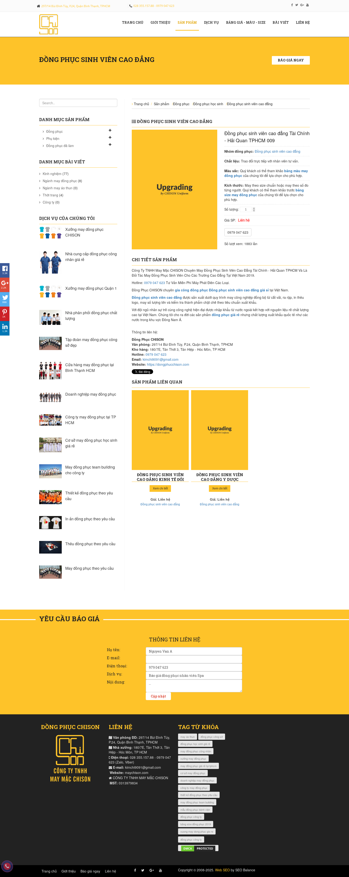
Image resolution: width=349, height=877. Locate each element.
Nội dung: (116, 681)
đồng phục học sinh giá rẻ (195, 744)
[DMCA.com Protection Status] (198, 848)
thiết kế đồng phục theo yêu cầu (198, 795)
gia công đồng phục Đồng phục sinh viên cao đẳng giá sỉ (222, 290)
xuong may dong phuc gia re (196, 831)
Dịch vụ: (114, 673)
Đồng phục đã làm (60, 145)
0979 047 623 (237, 232)
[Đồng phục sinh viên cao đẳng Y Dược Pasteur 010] (219, 430)
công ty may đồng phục (194, 788)
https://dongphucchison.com (168, 364)
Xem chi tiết (160, 488)
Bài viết (282, 22)
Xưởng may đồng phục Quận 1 (91, 288)
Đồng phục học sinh (208, 103)
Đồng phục (54, 131)
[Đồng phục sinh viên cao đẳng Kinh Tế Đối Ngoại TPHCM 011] (160, 430)
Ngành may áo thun (57, 187)
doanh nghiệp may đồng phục (197, 780)
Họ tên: (113, 649)
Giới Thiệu (162, 22)
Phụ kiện (52, 138)
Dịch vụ (213, 22)
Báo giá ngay (291, 60)
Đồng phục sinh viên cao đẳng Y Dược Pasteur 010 (219, 479)
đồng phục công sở (212, 737)
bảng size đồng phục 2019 (195, 824)
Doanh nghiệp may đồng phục (90, 394)
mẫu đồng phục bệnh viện (195, 809)
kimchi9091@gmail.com (161, 359)
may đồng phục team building (197, 802)
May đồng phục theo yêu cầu (89, 568)
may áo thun (187, 737)
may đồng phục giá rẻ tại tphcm (198, 766)
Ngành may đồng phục (60, 180)
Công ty (48, 202)
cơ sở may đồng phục (192, 773)
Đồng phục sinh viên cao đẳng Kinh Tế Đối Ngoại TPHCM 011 (160, 479)
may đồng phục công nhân (195, 751)
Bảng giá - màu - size (247, 22)
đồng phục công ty (191, 817)
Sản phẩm (189, 22)
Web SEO (222, 870)
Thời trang (50, 195)
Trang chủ (134, 22)
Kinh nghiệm (52, 173)
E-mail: (113, 657)
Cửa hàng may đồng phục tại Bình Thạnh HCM (89, 367)
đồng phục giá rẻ (226, 314)
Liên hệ (304, 22)
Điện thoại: (117, 665)
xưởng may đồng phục (193, 758)
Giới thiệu (68, 871)
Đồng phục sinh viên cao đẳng (250, 103)
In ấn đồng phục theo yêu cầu (90, 518)
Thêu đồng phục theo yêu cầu (90, 543)
